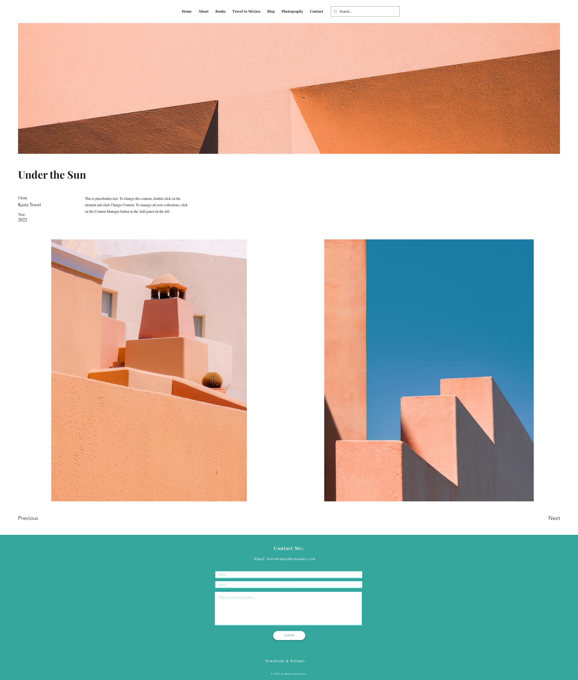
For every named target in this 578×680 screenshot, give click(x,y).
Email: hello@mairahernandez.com (285, 558)
